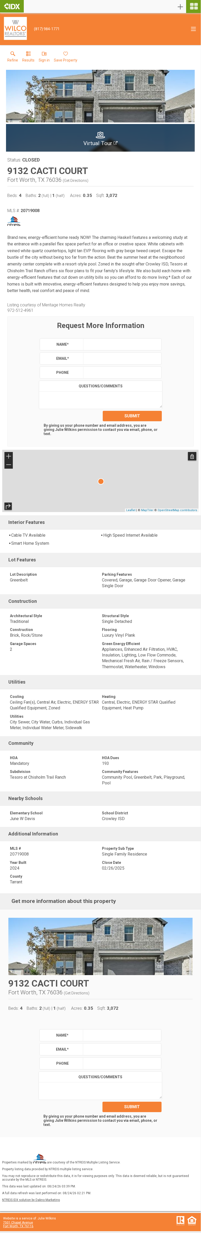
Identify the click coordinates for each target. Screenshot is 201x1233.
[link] (13, 57)
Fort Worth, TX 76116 (18, 1226)
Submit (132, 415)
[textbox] (121, 344)
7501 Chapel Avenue (18, 1222)
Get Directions (75, 180)
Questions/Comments (101, 386)
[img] (100, 137)
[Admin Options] (180, 7)
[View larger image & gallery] (100, 96)
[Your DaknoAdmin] (12, 6)
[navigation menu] (193, 6)
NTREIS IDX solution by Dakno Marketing (31, 1200)
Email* (62, 358)
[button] (44, 57)
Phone (62, 372)
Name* (62, 344)
